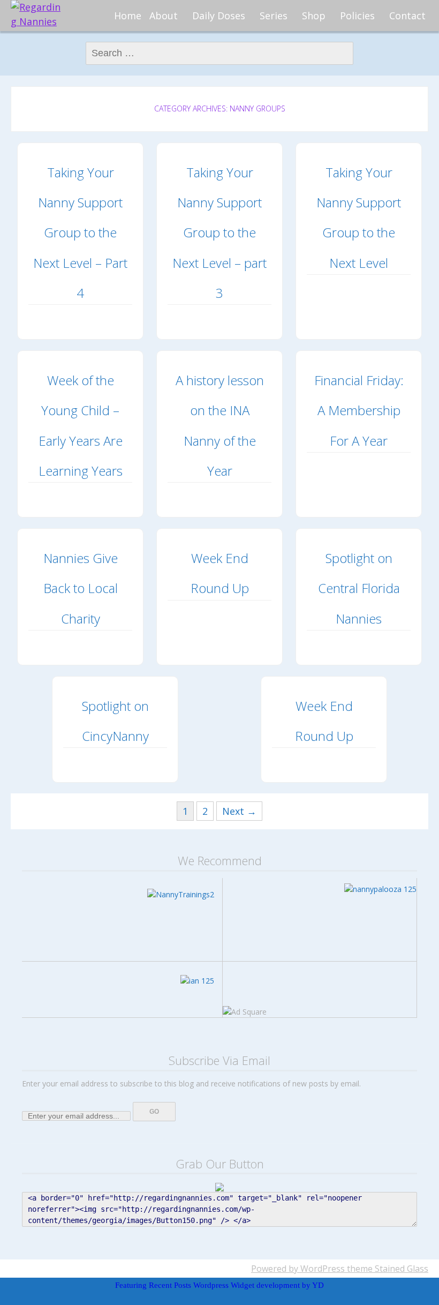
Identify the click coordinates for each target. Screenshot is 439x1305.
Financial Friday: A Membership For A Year (359, 410)
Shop (314, 15)
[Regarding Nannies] (37, 14)
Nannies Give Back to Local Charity (80, 588)
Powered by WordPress (298, 1268)
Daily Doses (218, 15)
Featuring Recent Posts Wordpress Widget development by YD (219, 1285)
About (163, 15)
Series (273, 15)
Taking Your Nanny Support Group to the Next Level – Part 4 (80, 232)
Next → (239, 811)
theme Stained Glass (386, 1268)
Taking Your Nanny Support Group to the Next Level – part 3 (219, 232)
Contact (407, 15)
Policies (357, 15)
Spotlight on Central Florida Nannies (359, 588)
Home (127, 15)
